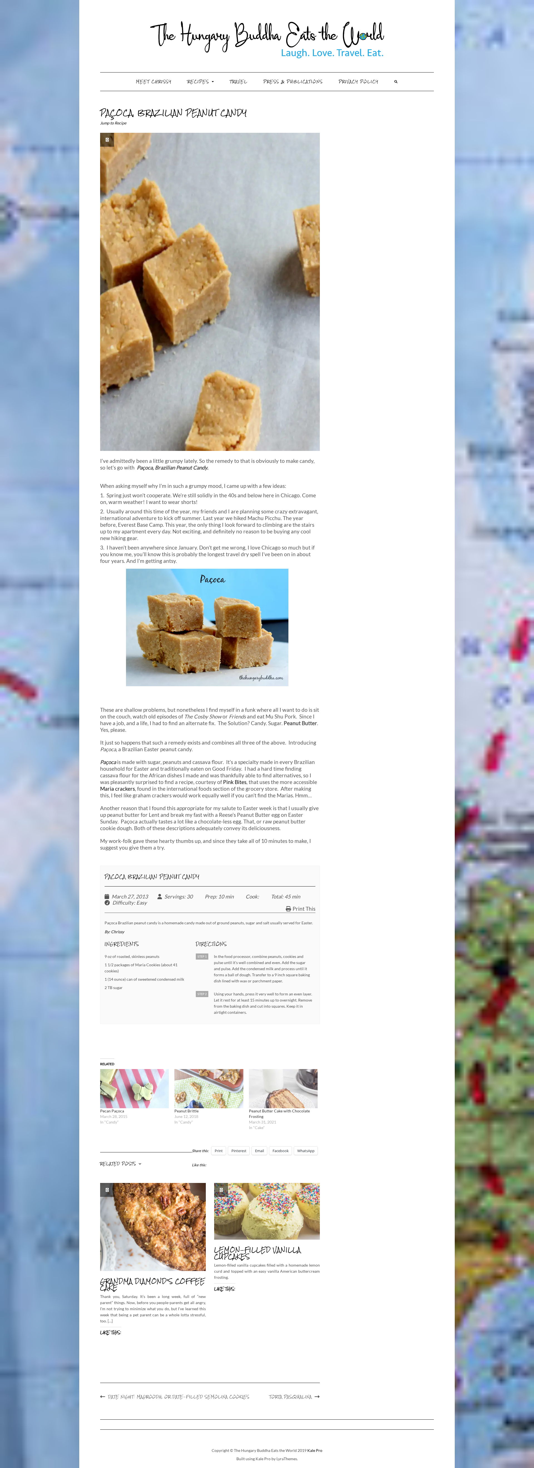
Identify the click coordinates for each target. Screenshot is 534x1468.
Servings (174, 896)
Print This (304, 909)
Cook (252, 896)
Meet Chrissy (154, 81)
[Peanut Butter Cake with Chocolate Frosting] (283, 1088)
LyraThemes (286, 1458)
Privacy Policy (359, 81)
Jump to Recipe (113, 123)
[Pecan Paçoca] (134, 1088)
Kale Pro (314, 1450)
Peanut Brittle (186, 1111)
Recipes (199, 81)
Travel (239, 81)
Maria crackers (117, 789)
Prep (210, 896)
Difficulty (123, 903)
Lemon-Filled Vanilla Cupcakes (257, 1253)
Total (276, 896)
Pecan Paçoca (112, 1111)
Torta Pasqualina (290, 1396)
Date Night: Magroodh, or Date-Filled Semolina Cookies (178, 1396)
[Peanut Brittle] (208, 1088)
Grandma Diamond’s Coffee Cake (152, 1284)
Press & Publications (293, 81)
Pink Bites (234, 782)
